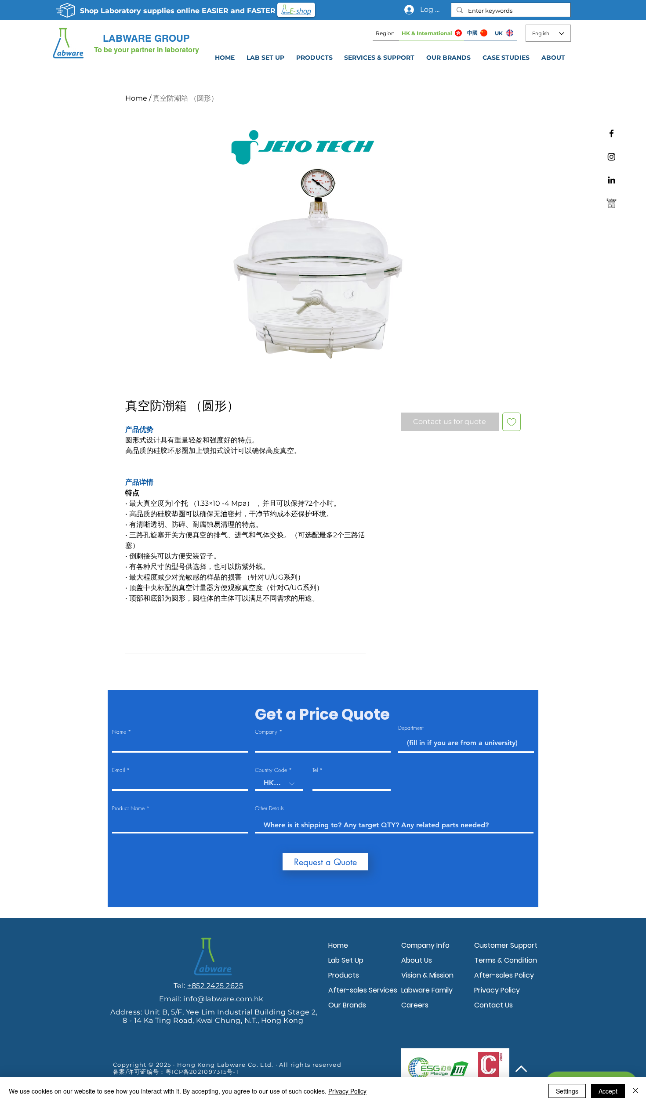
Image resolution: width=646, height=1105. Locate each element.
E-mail (118, 770)
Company (266, 732)
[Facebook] (611, 133)
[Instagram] (611, 157)
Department (411, 728)
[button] (379, 57)
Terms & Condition (505, 960)
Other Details (269, 808)
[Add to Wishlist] (511, 422)
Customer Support (505, 945)
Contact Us (493, 1005)
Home (136, 98)
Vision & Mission (427, 975)
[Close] (635, 1091)
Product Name (128, 808)
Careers (414, 1005)
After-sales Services (362, 990)
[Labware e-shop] (611, 203)
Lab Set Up (345, 960)
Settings (567, 1091)
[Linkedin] (611, 180)
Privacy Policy (497, 990)
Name (119, 732)
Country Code (271, 770)
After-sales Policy (504, 975)
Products (343, 975)
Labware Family (427, 990)
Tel (315, 770)
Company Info (425, 945)
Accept (608, 1091)
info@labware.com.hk (223, 999)
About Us (416, 960)
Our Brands (347, 1005)
